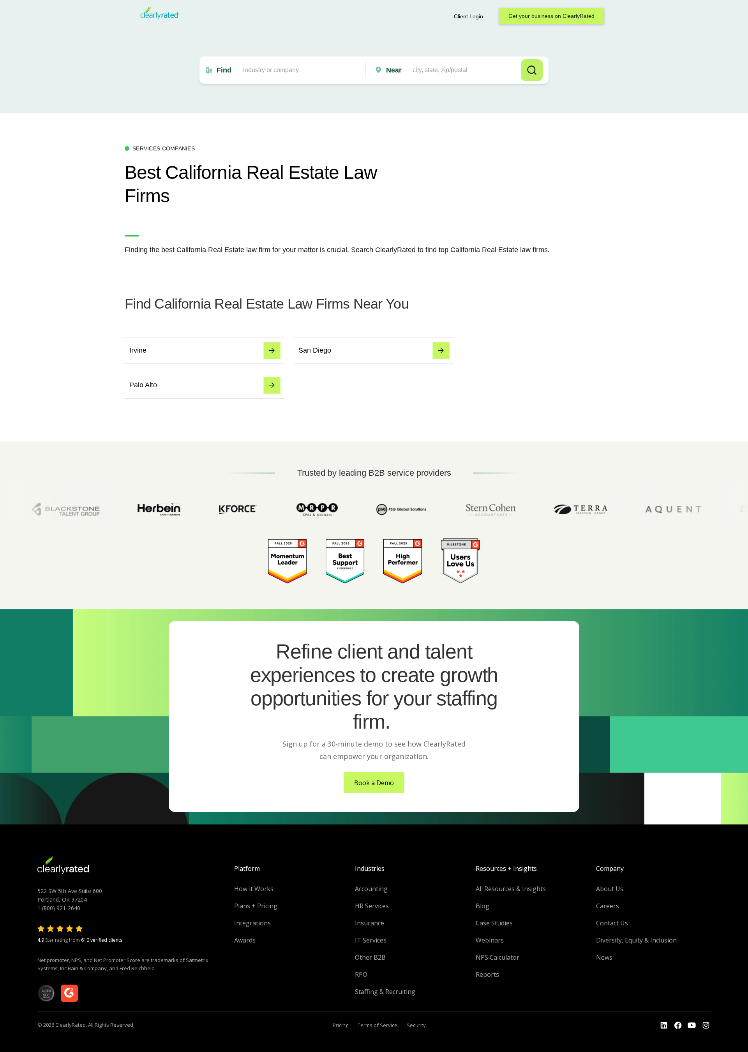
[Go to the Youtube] (678, 1025)
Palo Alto (143, 385)
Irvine (137, 350)
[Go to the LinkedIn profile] (664, 1025)
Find (224, 70)
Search (532, 70)
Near (394, 70)
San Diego (314, 350)
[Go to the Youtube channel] (692, 1025)
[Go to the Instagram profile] (706, 1025)
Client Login (468, 16)
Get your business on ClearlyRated (551, 16)
